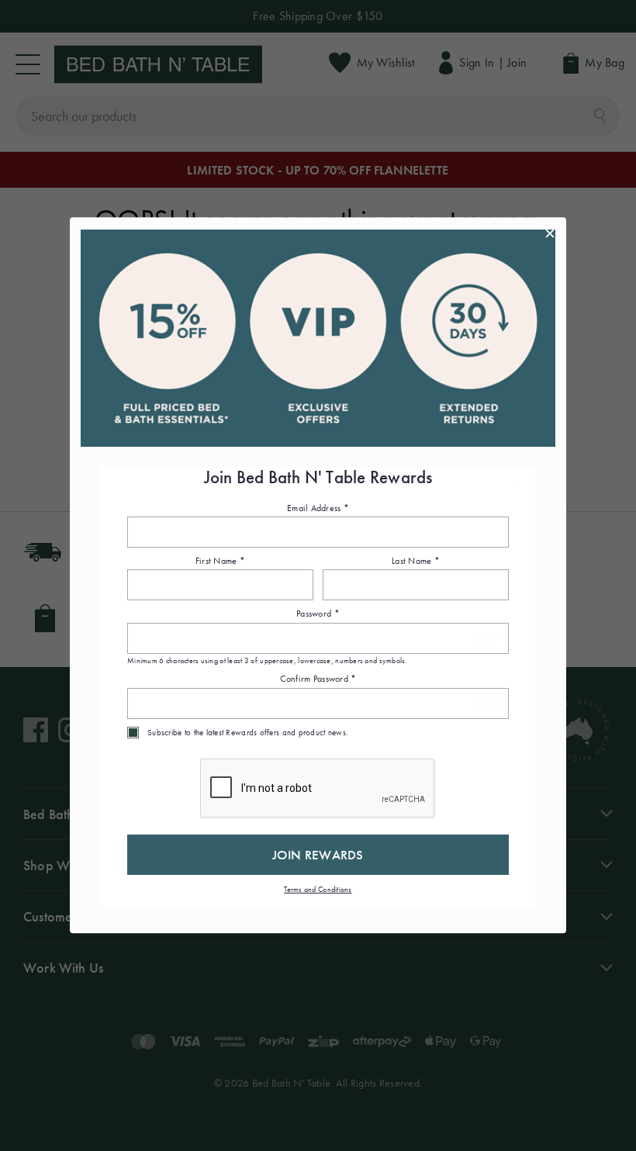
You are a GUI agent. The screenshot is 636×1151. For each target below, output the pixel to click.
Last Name (416, 560)
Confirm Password (318, 679)
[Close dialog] (549, 233)
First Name (220, 560)
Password (318, 614)
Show (488, 638)
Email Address (318, 508)
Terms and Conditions (317, 889)
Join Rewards (318, 854)
